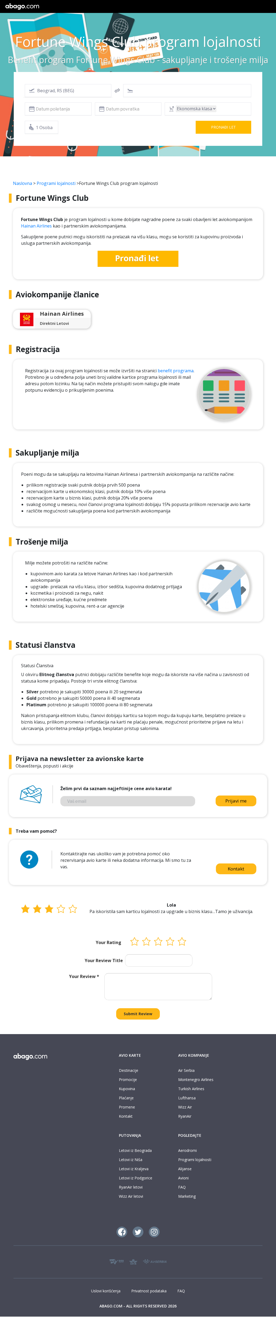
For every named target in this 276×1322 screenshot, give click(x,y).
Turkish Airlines (191, 1088)
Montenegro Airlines (195, 1079)
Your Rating (108, 942)
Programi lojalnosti (56, 183)
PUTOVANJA (130, 1135)
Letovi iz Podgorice (135, 1177)
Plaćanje (126, 1097)
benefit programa (176, 371)
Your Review (84, 976)
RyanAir (184, 1116)
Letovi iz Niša (130, 1159)
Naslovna (22, 183)
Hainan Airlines (36, 226)
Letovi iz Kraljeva (134, 1168)
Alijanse (185, 1168)
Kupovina (127, 1088)
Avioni (183, 1177)
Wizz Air (185, 1107)
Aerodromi (187, 1150)
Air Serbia (186, 1070)
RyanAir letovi (131, 1187)
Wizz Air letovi (131, 1196)
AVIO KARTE (130, 1055)
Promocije (128, 1079)
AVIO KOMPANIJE (193, 1055)
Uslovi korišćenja (105, 1290)
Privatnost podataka (149, 1290)
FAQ (182, 1187)
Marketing (187, 1196)
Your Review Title (104, 960)
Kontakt (236, 869)
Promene (127, 1107)
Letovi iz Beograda (135, 1150)
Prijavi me (236, 801)
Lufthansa (187, 1097)
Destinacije (128, 1070)
